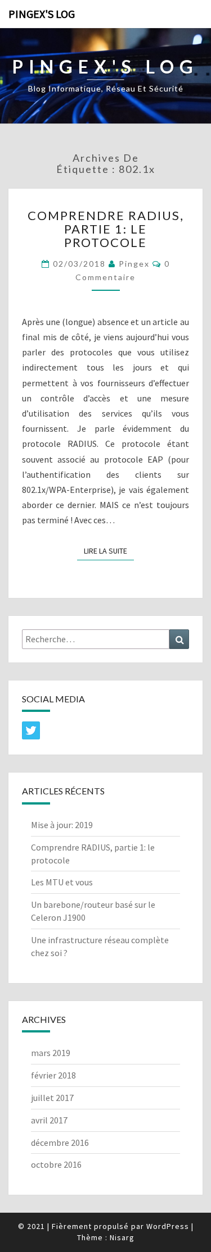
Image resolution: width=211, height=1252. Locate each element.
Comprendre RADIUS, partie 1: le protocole (106, 229)
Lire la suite (109, 551)
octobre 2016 (56, 1164)
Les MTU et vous (62, 882)
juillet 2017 (52, 1097)
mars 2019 (50, 1052)
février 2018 (53, 1075)
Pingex (134, 263)
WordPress (167, 1226)
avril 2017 (49, 1120)
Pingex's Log (41, 14)
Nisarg (122, 1237)
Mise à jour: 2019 (62, 824)
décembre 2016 (60, 1142)
